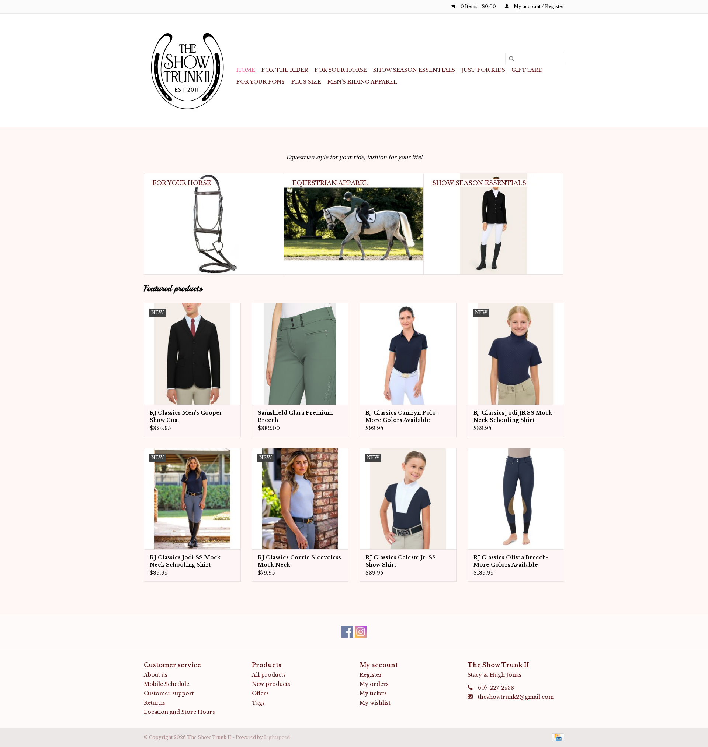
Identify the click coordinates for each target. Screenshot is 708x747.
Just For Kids (483, 70)
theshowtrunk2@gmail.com (516, 697)
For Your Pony (260, 81)
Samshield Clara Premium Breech (295, 416)
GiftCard (527, 70)
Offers (260, 693)
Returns (154, 703)
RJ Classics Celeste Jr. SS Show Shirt (400, 561)
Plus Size (306, 81)
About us (155, 675)
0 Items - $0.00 (478, 6)
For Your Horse (341, 70)
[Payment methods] (556, 737)
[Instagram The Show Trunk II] (361, 632)
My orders (374, 684)
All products (269, 675)
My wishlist (375, 703)
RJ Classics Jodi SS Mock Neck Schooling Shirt (185, 561)
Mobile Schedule (166, 684)
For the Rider (284, 70)
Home (245, 70)
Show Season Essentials (414, 70)
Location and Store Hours (179, 712)
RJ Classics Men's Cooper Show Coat (186, 416)
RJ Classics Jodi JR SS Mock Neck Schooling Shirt (512, 416)
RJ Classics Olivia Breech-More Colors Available (510, 561)
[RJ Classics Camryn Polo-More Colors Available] (408, 353)
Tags (258, 703)
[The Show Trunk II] (189, 70)
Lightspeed (277, 737)
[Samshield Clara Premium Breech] (300, 353)
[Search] (509, 59)
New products (271, 684)
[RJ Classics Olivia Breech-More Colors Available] (516, 498)
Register (371, 675)
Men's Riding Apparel (362, 81)
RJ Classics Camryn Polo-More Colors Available (401, 416)
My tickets (373, 693)
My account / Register (538, 6)
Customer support (169, 693)
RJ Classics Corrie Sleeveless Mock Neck (299, 561)
